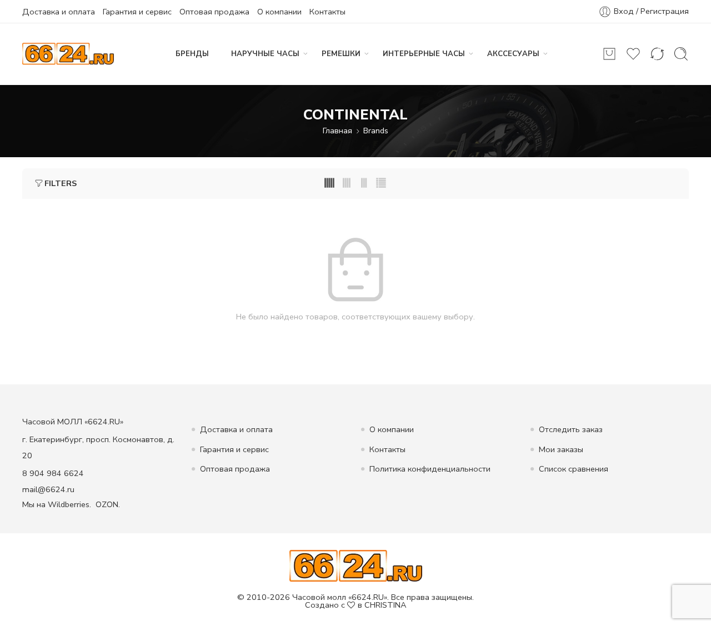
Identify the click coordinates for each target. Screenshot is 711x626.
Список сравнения (573, 468)
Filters (60, 183)
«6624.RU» (367, 597)
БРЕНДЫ (192, 54)
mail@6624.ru (48, 489)
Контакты (327, 11)
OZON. (108, 504)
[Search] (681, 54)
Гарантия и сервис (137, 11)
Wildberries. (69, 504)
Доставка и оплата (58, 11)
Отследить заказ (571, 429)
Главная (337, 130)
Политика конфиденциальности (429, 468)
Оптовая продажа (214, 11)
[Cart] (609, 54)
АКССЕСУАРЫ (513, 54)
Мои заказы (561, 449)
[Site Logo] (355, 564)
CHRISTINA (385, 604)
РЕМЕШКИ (341, 54)
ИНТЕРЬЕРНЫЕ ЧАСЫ (424, 54)
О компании (279, 11)
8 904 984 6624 (53, 473)
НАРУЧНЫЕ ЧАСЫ (265, 54)
